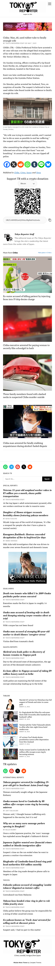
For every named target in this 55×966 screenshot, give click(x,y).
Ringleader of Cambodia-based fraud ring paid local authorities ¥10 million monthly (27, 863)
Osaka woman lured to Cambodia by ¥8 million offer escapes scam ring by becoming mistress (34, 752)
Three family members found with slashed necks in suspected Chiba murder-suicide (24, 396)
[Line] (41, 164)
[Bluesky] (48, 164)
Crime (22, 172)
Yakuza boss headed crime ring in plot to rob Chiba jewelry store (26, 902)
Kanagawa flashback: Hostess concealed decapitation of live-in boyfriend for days (24, 536)
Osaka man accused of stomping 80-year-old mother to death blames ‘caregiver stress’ (26, 633)
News (38, 172)
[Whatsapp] (27, 164)
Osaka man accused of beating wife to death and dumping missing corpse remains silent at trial (27, 615)
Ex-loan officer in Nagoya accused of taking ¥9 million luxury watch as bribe (27, 672)
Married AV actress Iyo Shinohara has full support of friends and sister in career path (35, 702)
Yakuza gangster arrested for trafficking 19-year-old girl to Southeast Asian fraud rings (26, 784)
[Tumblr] (34, 164)
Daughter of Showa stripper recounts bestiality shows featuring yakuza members (25, 514)
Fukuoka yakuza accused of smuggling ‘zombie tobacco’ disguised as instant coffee (27, 886)
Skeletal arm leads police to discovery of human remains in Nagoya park (24, 653)
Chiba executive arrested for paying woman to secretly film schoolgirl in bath (26, 347)
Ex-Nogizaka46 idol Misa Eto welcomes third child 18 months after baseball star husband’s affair (34, 714)
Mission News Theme (21, 962)
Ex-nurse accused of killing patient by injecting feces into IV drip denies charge (26, 298)
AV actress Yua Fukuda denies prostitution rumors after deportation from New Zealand (34, 739)
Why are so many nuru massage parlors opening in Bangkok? (24, 825)
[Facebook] (7, 164)
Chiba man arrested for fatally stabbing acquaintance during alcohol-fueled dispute (25, 444)
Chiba (16, 172)
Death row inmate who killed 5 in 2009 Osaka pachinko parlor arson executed (27, 595)
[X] (13, 164)
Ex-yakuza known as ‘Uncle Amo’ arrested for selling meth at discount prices (27, 921)
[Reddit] (20, 164)
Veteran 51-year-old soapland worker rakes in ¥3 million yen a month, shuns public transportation (27, 493)
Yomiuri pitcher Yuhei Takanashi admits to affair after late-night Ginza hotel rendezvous (35, 727)
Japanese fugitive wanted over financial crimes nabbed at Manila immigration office (27, 844)
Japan (29, 172)
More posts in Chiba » (45, 253)
